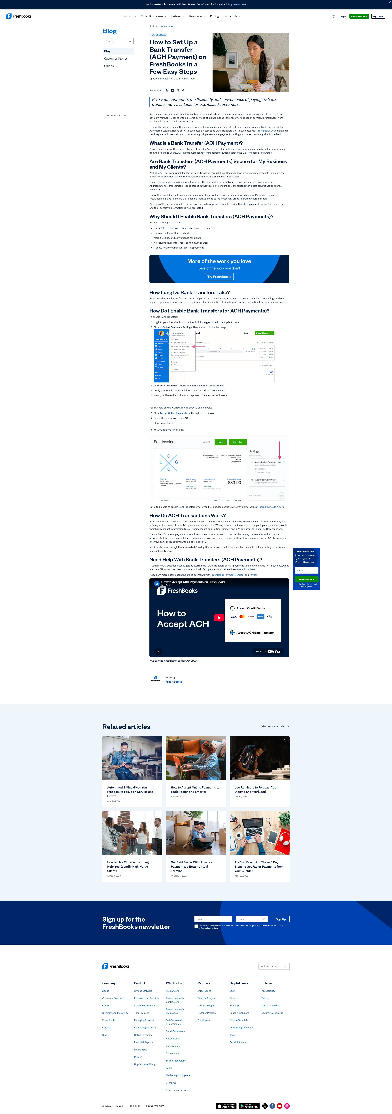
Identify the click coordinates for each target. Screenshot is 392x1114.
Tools (232, 1034)
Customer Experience (113, 998)
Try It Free (378, 16)
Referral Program (207, 998)
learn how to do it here (271, 506)
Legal (169, 1067)
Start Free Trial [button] (306, 579)
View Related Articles (274, 726)
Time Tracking (141, 1012)
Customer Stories (116, 58)
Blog (107, 51)
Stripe (240, 574)
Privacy (266, 998)
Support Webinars (239, 1012)
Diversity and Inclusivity (115, 1012)
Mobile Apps (140, 1049)
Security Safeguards (272, 1012)
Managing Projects (144, 1020)
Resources (195, 16)
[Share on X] (178, 90)
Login (343, 16)
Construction (173, 1045)
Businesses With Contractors (175, 1000)
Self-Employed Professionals (173, 1022)
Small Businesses (152, 16)
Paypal (253, 574)
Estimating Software (145, 1027)
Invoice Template (239, 1020)
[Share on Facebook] (167, 90)
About (105, 990)
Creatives (171, 1082)
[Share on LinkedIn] (172, 90)
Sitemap (234, 1005)
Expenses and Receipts (146, 998)
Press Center (109, 1020)
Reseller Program (207, 1012)
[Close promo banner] (389, 2)
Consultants (172, 1053)
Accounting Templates (242, 1027)
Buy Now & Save (359, 16)
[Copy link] (183, 90)
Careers (106, 1005)
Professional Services (177, 1089)
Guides (109, 66)
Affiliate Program (207, 1005)
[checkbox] (196, 926)
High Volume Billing (144, 1064)
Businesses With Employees (175, 1011)
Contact (106, 1027)
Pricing (214, 16)
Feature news (166, 25)
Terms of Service (270, 1005)
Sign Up (281, 919)
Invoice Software (143, 990)
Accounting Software (145, 1005)
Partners (176, 16)
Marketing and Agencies (179, 1075)
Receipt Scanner (238, 1042)
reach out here (247, 569)
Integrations (204, 990)
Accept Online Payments (173, 413)
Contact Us (230, 16)
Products (128, 16)
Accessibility (268, 990)
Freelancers (172, 990)
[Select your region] (333, 16)
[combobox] (118, 115)
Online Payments (143, 1034)
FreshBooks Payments (223, 574)
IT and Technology (176, 1060)
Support (234, 998)
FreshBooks (263, 130)
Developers (204, 1020)
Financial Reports (143, 1042)
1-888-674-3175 (155, 1106)
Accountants (173, 1038)
